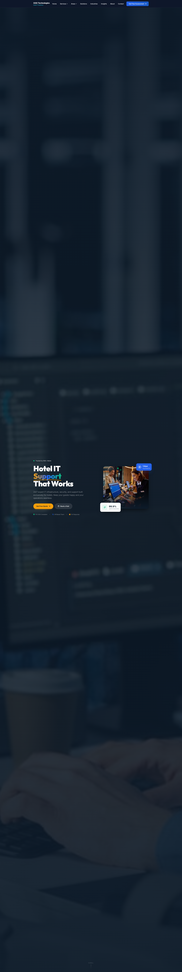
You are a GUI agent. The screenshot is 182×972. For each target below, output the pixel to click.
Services (63, 4)
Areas (73, 4)
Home (54, 4)
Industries (94, 4)
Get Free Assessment (136, 4)
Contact (121, 4)
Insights (104, 4)
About (112, 4)
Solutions (83, 4)
